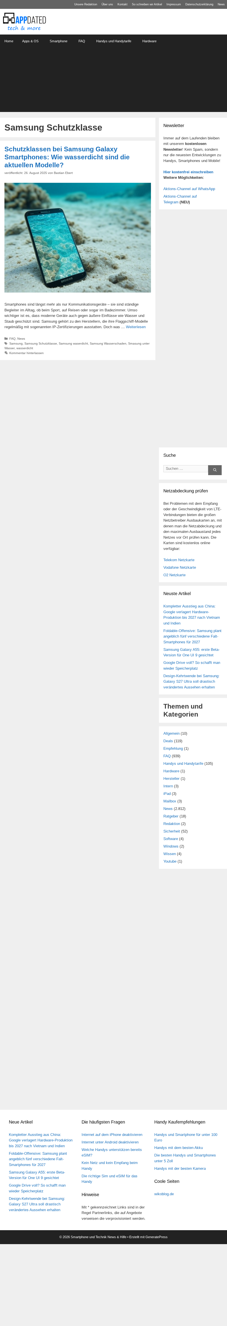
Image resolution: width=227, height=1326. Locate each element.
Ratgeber (170, 816)
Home (8, 41)
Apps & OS (30, 41)
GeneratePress (156, 1237)
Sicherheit (171, 831)
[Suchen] (215, 470)
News (221, 4)
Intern (168, 786)
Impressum (173, 4)
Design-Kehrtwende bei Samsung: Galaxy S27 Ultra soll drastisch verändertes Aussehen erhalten (191, 681)
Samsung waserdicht (73, 343)
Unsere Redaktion (85, 4)
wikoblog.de (164, 1194)
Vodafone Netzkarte (179, 567)
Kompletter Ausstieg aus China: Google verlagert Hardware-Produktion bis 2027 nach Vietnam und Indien (40, 1140)
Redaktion (171, 824)
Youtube (169, 861)
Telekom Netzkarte (178, 560)
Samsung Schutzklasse (40, 343)
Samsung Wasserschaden (108, 343)
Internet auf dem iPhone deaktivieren (112, 1135)
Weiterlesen (136, 327)
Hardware (149, 41)
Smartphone (58, 41)
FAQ (81, 41)
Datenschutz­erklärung (199, 4)
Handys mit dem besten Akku (178, 1148)
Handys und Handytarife (113, 41)
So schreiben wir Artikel (147, 4)
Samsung (16, 343)
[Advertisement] (113, 81)
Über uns (107, 4)
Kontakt (122, 4)
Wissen (169, 854)
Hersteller (171, 779)
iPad (167, 794)
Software (170, 839)
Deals (168, 741)
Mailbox (169, 801)
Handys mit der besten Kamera (180, 1168)
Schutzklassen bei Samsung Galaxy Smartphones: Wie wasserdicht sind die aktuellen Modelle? (67, 157)
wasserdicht (24, 348)
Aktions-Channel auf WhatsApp (189, 189)
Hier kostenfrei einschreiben (188, 172)
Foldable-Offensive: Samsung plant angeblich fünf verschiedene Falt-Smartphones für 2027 (192, 636)
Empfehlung (173, 748)
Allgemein (171, 733)
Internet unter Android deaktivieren (110, 1142)
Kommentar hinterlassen (26, 353)
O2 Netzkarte (174, 575)
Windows (170, 846)
